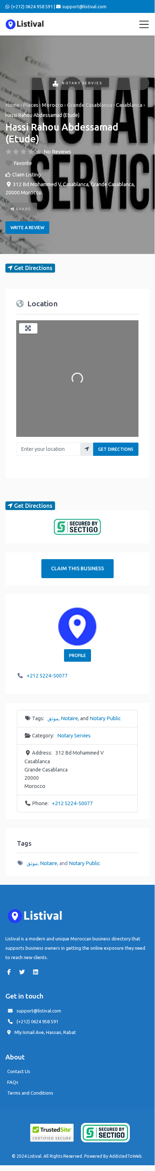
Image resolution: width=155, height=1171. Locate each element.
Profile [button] (77, 655)
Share (23, 209)
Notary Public (105, 718)
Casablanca (129, 105)
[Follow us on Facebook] (10, 972)
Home (12, 105)
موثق (53, 718)
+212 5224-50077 (47, 676)
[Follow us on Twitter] (23, 972)
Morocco (52, 105)
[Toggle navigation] (144, 24)
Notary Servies (82, 83)
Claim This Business (77, 568)
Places (30, 105)
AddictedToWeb (125, 1156)
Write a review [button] (27, 227)
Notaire (69, 718)
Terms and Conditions (30, 1092)
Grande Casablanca (89, 105)
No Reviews (57, 152)
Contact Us (18, 1071)
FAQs (12, 1082)
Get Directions (115, 449)
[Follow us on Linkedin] (37, 972)
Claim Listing (26, 175)
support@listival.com (39, 1010)
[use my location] (87, 449)
